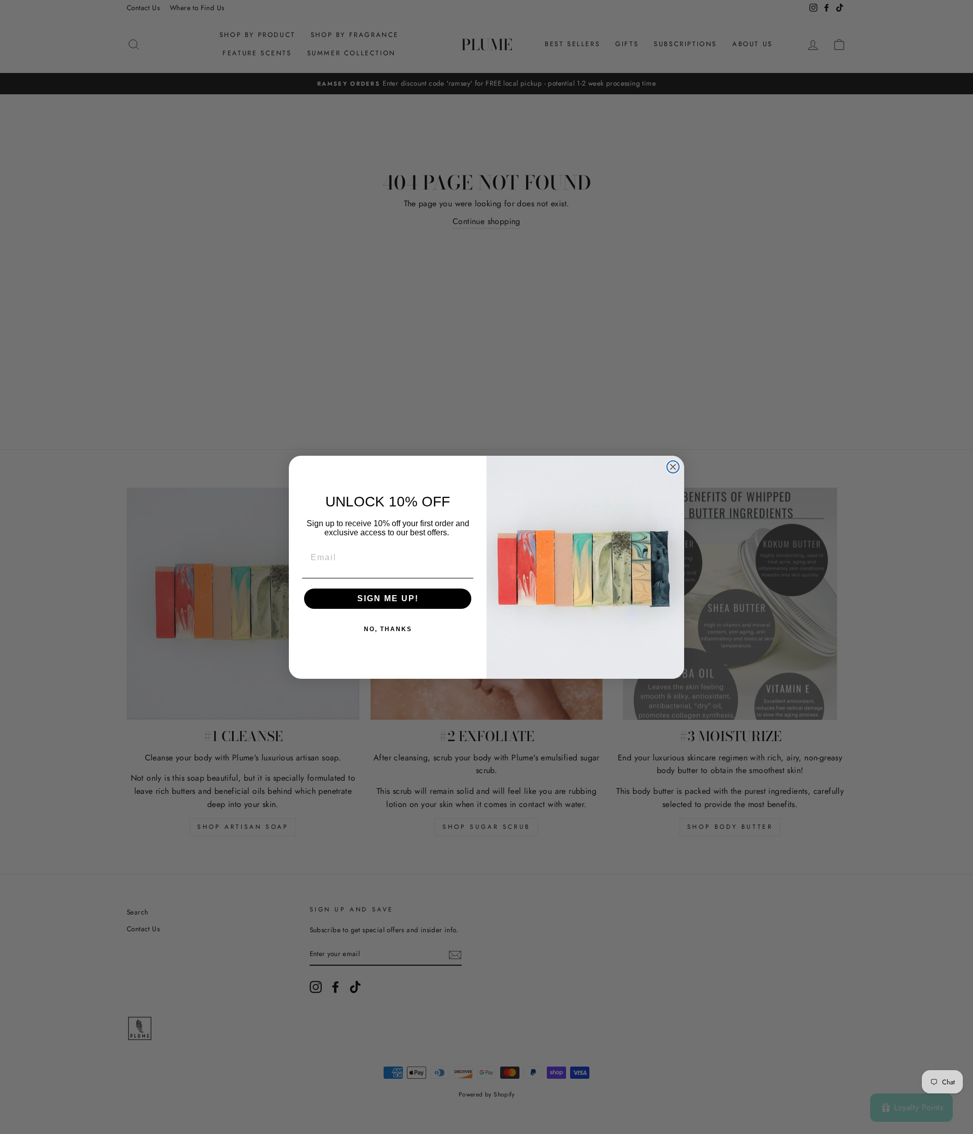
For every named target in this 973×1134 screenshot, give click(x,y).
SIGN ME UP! (388, 598)
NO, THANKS (388, 629)
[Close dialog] (673, 467)
